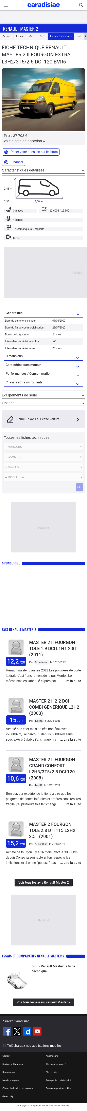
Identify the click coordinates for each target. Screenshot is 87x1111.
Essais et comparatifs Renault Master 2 (33, 955)
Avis (32, 36)
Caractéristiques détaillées (23, 170)
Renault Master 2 (20, 28)
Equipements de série (19, 395)
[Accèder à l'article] (17, 977)
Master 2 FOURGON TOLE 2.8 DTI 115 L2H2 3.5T (52, 830)
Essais (20, 36)
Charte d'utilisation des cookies (17, 1088)
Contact (6, 1056)
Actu (42, 36)
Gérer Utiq (7, 1096)
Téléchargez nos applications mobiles (34, 1045)
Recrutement (8, 1072)
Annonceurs (52, 1056)
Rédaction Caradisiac (12, 1064)
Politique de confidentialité (58, 1080)
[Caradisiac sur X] (17, 1032)
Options (8, 403)
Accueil (6, 36)
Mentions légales (10, 1080)
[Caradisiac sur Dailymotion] (27, 1032)
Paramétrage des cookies (58, 1088)
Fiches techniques (61, 36)
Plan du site (51, 1072)
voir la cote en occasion (24, 141)
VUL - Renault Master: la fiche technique (53, 968)
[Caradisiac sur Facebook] (7, 1032)
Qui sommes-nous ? (56, 1064)
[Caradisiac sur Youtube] (37, 1032)
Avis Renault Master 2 (19, 629)
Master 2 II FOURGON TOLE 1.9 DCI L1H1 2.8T (53, 648)
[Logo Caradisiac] (44, 8)
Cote (79, 36)
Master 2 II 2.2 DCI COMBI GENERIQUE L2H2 (54, 707)
